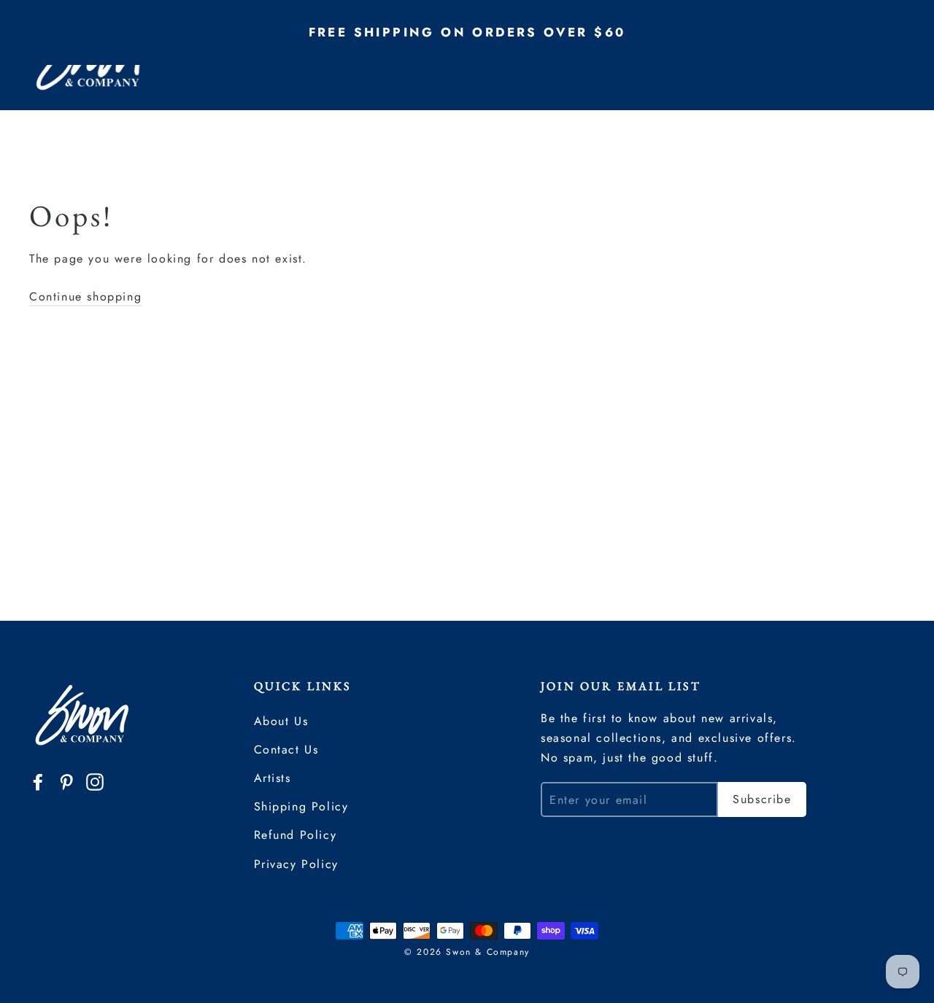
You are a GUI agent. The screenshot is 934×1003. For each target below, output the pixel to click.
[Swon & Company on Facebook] (38, 781)
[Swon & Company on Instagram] (95, 781)
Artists (272, 778)
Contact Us (286, 749)
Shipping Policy (301, 806)
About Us (281, 721)
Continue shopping (85, 296)
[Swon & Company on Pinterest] (66, 781)
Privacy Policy (296, 864)
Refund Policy (295, 834)
